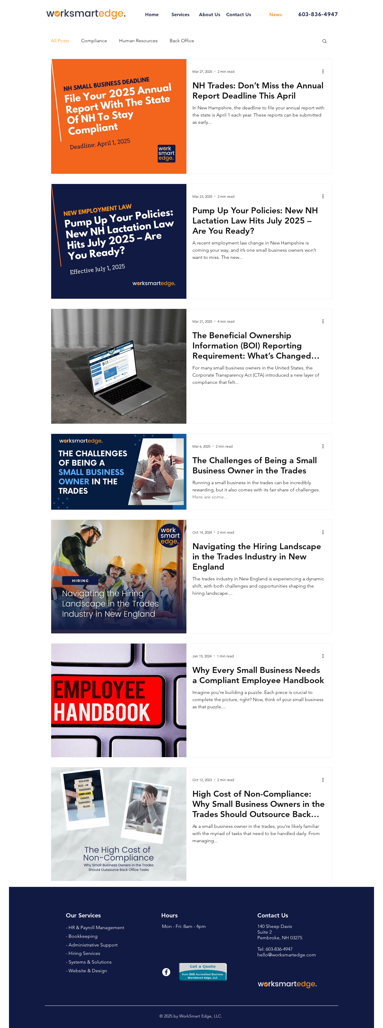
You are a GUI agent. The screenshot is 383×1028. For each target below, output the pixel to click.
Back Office (182, 40)
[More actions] (325, 71)
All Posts (60, 40)
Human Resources (138, 40)
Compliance (94, 40)
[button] (324, 41)
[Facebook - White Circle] (166, 972)
